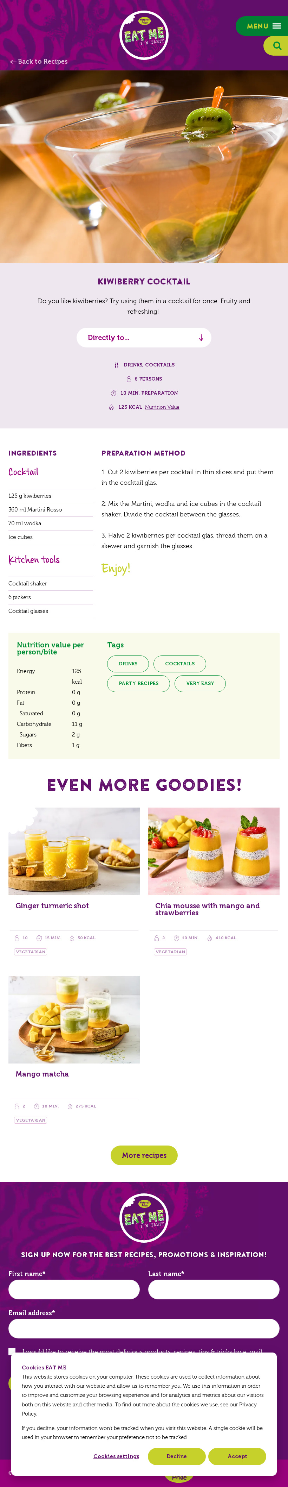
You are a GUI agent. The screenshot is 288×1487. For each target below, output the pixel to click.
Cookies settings (116, 1456)
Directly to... (109, 337)
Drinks (133, 365)
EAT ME (144, 35)
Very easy (200, 683)
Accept (237, 1456)
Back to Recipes (43, 61)
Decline (176, 1456)
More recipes (144, 1155)
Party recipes (138, 683)
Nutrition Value (162, 407)
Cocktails (160, 365)
